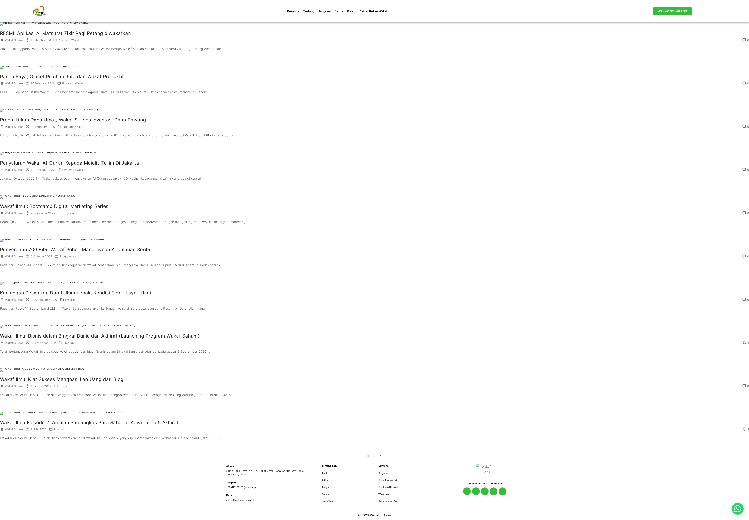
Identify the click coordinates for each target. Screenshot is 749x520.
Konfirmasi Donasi (388, 487)
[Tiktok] (493, 491)
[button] (738, 509)
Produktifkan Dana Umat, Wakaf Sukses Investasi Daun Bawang (73, 120)
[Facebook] (476, 491)
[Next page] (380, 455)
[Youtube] (485, 491)
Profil (324, 473)
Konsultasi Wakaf (387, 480)
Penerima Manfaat (388, 501)
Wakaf (75, 40)
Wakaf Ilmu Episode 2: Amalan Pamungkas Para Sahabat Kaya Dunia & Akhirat (89, 422)
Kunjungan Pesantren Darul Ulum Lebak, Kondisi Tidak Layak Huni (75, 293)
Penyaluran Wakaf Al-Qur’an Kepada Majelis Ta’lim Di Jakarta (69, 163)
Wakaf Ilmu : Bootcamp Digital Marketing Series (54, 206)
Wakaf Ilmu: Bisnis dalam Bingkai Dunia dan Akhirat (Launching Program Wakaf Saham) (100, 336)
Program (63, 40)
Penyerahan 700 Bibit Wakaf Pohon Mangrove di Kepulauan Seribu (76, 249)
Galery (325, 494)
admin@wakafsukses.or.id (240, 500)
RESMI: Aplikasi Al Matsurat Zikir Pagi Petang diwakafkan (65, 33)
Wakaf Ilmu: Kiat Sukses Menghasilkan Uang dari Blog (61, 379)
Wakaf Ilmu (328, 501)
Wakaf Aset (384, 494)
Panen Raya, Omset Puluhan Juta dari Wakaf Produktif (62, 76)
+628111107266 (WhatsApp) (241, 487)
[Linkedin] (502, 491)
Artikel (325, 480)
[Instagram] (467, 491)
